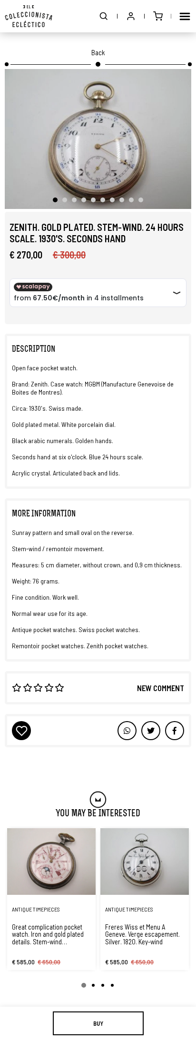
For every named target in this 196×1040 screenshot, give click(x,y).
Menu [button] (184, 16)
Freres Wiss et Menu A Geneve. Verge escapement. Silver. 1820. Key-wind (142, 934)
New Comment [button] (160, 688)
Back (98, 52)
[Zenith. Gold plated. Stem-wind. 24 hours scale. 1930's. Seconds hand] (98, 139)
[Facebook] (150, 730)
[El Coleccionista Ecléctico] (28, 16)
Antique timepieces (36, 909)
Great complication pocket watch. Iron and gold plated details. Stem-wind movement (48, 934)
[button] (103, 16)
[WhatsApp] (127, 730)
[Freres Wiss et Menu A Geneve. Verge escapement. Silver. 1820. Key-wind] (144, 861)
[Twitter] (174, 730)
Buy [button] (98, 1023)
